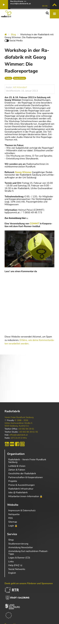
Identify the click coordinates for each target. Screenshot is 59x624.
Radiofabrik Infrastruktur (20, 488)
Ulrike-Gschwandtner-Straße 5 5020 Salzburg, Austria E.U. (18, 424)
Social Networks (16, 569)
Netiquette (14, 514)
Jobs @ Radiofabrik (18, 492)
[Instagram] (22, 444)
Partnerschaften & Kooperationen (25, 477)
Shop (11, 539)
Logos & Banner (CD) (19, 557)
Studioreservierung (18, 543)
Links (11, 561)
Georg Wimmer (19, 78)
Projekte (12, 481)
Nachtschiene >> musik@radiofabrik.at (20, 2)
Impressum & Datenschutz (22, 510)
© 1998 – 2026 (21, 420)
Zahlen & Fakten (16, 469)
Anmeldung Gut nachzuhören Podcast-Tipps (28, 552)
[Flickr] (12, 444)
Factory (8, 78)
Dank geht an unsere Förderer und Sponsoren (29, 583)
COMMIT (34, 223)
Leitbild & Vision (16, 466)
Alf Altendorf (20, 87)
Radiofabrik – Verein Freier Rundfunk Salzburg (27, 461)
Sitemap (12, 521)
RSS (10, 518)
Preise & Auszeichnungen (21, 485)
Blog (13, 34)
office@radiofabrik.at (18, 435)
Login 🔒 (12, 525)
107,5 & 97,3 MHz (19, 438)
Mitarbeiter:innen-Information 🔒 (25, 496)
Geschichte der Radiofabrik (22, 473)
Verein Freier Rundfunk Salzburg (19, 417)
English (12, 573)
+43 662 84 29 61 (26, 429)
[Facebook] (17, 444)
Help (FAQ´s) (15, 565)
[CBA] (7, 444)
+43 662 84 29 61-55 (28, 432)
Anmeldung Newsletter (20, 547)
